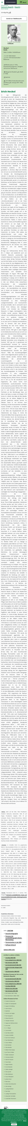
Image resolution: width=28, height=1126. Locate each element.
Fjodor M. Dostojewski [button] (15, 134)
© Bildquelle (10, 43)
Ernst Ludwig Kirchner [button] (9, 149)
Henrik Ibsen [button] (23, 136)
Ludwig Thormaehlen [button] (9, 654)
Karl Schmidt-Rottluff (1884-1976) (13, 965)
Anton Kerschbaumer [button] (9, 620)
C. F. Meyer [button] (6, 253)
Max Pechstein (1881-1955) (11, 962)
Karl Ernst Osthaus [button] (9, 307)
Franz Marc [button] (6, 529)
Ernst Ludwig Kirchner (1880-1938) (13, 960)
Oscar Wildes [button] (6, 338)
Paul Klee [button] (6, 652)
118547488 (10, 930)
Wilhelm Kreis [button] (23, 195)
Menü (24, 2)
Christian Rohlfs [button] (7, 527)
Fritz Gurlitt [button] (21, 579)
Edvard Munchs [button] (7, 209)
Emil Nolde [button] (9, 261)
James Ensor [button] (6, 616)
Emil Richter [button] (6, 369)
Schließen (14, 1124)
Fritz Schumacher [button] (8, 145)
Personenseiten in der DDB (13, 942)
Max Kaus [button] (23, 618)
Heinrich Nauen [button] (22, 527)
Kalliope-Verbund (10, 945)
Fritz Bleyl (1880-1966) (10, 957)
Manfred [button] (10, 147)
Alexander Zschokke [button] (14, 656)
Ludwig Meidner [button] (18, 631)
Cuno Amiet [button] (6, 263)
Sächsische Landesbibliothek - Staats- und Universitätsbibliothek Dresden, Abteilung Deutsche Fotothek (14, 897)
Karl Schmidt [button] (6, 120)
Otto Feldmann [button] (7, 589)
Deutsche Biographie (11, 933)
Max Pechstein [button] (16, 259)
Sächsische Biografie (7, 7)
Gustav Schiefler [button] (7, 305)
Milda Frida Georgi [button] (13, 415)
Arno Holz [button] (23, 251)
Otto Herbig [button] (23, 620)
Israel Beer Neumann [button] (17, 695)
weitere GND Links (9, 949)
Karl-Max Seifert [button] (7, 286)
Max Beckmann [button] (19, 614)
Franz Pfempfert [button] (22, 604)
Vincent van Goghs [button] (8, 207)
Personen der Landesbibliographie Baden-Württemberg (13, 938)
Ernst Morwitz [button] (18, 535)
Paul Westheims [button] (7, 319)
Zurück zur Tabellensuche (14, 18)
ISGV (2, 2)
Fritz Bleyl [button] (9, 151)
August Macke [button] (22, 529)
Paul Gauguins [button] (20, 207)
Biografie (17, 7)
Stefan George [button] (7, 537)
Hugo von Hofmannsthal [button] (10, 251)
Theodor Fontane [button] (15, 249)
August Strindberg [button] (8, 136)
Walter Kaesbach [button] (18, 506)
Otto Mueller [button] (23, 396)
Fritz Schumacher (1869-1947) (12, 971)
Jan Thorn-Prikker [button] (8, 502)
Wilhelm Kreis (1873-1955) (11, 988)
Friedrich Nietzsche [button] (18, 132)
